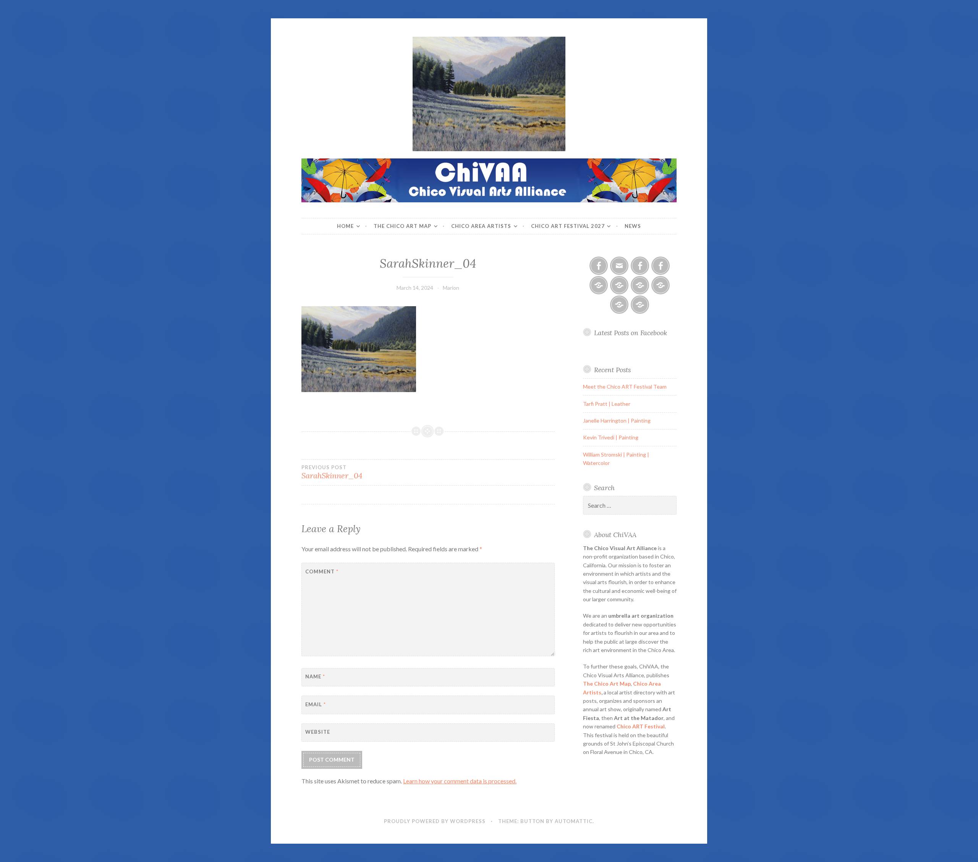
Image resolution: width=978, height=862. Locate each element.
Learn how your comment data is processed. (460, 781)
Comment (321, 571)
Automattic (574, 821)
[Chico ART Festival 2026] (598, 285)
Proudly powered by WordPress (435, 821)
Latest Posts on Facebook (630, 332)
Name (315, 676)
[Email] (619, 266)
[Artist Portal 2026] (640, 285)
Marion (451, 287)
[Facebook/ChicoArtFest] (660, 266)
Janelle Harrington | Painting (617, 420)
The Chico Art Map (402, 226)
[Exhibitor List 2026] (619, 304)
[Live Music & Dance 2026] (660, 285)
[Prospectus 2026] (619, 285)
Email (315, 704)
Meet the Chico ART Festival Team (625, 386)
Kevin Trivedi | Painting (610, 437)
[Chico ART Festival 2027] (640, 304)
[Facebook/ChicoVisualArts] (598, 266)
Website (317, 732)
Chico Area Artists (481, 226)
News (633, 226)
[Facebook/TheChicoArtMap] (640, 266)
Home (345, 226)
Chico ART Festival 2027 (568, 226)
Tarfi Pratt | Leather (606, 403)
